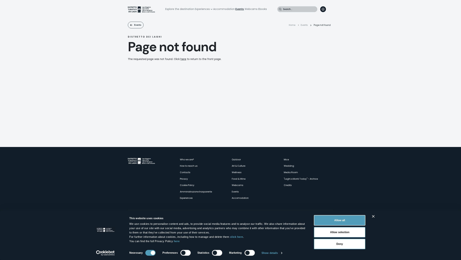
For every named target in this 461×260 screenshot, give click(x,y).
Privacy (184, 178)
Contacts (185, 172)
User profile (323, 9)
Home (292, 25)
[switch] (185, 253)
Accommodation (224, 9)
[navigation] (330, 9)
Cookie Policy (187, 185)
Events (239, 9)
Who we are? (187, 159)
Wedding (289, 165)
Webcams (251, 9)
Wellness (236, 172)
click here (236, 236)
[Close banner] (373, 216)
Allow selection (339, 232)
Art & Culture (238, 165)
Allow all (339, 220)
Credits (288, 185)
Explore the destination (179, 9)
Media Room (291, 172)
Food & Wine (238, 178)
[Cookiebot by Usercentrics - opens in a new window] (105, 253)
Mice (286, 159)
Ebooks (262, 9)
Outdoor (236, 159)
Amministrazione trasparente (196, 191)
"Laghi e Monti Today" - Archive (301, 178)
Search (280, 9)
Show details (269, 252)
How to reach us (189, 165)
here (177, 241)
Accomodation (240, 198)
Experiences (202, 9)
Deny (339, 243)
